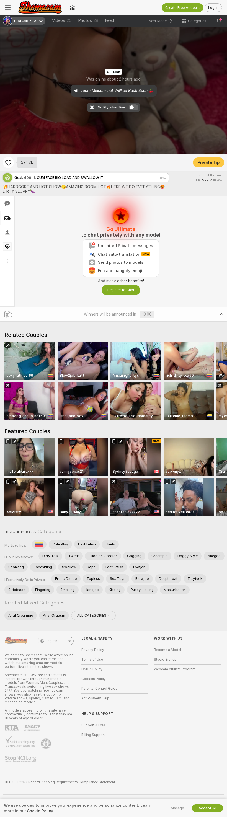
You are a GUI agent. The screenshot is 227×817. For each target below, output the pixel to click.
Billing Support (93, 735)
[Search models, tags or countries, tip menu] (219, 21)
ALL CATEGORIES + (93, 615)
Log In (213, 8)
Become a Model (167, 650)
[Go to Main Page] (40, 7)
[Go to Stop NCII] (21, 759)
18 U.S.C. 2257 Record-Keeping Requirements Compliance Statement (60, 782)
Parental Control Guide (99, 689)
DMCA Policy (91, 669)
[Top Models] (72, 7)
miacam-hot (18, 531)
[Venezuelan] (39, 544)
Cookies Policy (93, 679)
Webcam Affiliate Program (174, 669)
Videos (61, 20)
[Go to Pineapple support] (46, 743)
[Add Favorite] (8, 162)
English (51, 641)
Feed (109, 20)
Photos (88, 20)
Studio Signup (165, 659)
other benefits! (130, 281)
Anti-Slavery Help (95, 698)
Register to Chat (120, 290)
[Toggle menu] (8, 7)
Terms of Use (92, 659)
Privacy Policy (92, 650)
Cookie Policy (40, 811)
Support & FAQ (93, 725)
